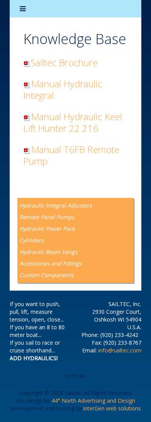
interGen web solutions (112, 408)
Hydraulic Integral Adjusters (55, 205)
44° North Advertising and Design (93, 400)
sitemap (75, 375)
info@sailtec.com (119, 350)
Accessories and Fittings (50, 263)
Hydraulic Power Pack (47, 228)
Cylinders (31, 240)
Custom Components (46, 275)
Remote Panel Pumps (46, 217)
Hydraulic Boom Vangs (48, 251)
